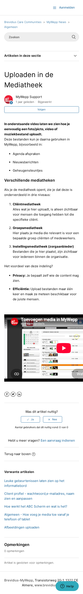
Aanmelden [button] (67, 7)
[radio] (30, 419)
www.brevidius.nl (47, 585)
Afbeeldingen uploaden (21, 527)
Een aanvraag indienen (58, 440)
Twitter (13, 394)
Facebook (7, 394)
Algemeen (11, 27)
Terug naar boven (17, 454)
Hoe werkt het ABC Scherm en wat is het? (35, 506)
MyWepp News (56, 22)
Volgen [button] (41, 109)
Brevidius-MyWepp (18, 580)
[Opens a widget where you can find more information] (67, 586)
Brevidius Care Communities (23, 22)
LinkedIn (19, 394)
